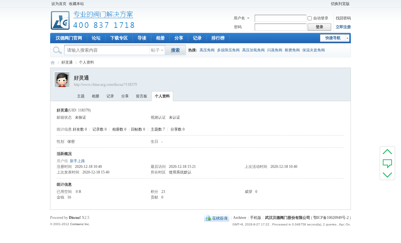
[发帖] (387, 163)
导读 (142, 38)
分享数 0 (177, 129)
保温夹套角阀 (313, 50)
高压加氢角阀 (253, 50)
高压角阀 (207, 50)
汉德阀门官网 (69, 38)
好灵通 (67, 62)
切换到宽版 (340, 4)
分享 (178, 38)
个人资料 (162, 96)
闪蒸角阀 (274, 50)
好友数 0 (80, 129)
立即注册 (343, 27)
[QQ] (216, 217)
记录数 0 (99, 129)
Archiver (239, 217)
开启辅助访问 (327, 4)
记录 (197, 38)
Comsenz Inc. (80, 224)
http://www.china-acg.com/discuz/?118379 (105, 84)
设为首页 (58, 4)
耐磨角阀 (292, 50)
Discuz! (75, 217)
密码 (238, 27)
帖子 (155, 50)
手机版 (255, 217)
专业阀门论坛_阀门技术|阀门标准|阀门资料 (52, 62)
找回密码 (343, 18)
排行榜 (218, 38)
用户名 (239, 18)
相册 (160, 38)
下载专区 (119, 38)
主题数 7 (158, 129)
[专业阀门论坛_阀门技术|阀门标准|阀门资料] (92, 29)
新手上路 (77, 161)
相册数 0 (119, 129)
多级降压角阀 (228, 50)
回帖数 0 (138, 129)
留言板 (141, 96)
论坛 (96, 38)
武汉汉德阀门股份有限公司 (287, 217)
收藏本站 (76, 4)
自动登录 (320, 18)
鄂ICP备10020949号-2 (331, 217)
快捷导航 (333, 38)
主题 (81, 96)
